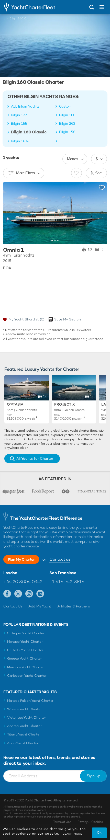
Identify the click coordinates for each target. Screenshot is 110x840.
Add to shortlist (102, 188)
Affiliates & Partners (73, 606)
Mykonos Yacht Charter (25, 667)
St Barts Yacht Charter (25, 650)
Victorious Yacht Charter (26, 717)
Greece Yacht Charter (24, 658)
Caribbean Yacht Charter (27, 675)
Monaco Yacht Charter (25, 641)
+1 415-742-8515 (66, 581)
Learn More (72, 833)
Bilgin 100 (67, 115)
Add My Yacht (39, 606)
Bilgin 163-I (20, 141)
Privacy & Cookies (90, 822)
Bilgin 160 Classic (29, 132)
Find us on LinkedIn (40, 594)
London (10, 573)
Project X (64, 404)
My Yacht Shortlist (26, 319)
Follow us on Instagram (29, 594)
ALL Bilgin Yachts (25, 106)
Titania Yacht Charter (23, 734)
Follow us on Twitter (18, 594)
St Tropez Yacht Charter (26, 633)
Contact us (59, 559)
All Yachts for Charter (34, 458)
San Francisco (62, 573)
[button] (99, 213)
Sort (98, 173)
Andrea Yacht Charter (24, 726)
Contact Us (13, 606)
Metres (72, 159)
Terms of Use (62, 822)
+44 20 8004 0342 (22, 581)
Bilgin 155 (19, 123)
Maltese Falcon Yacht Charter (30, 700)
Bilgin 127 (19, 115)
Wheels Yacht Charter (24, 709)
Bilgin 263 (67, 123)
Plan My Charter (21, 559)
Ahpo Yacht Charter (22, 743)
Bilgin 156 (67, 132)
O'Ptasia (15, 404)
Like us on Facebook (7, 594)
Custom (65, 106)
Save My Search (67, 319)
